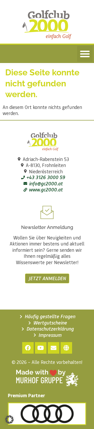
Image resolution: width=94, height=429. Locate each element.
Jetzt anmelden (47, 278)
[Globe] (66, 348)
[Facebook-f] (28, 348)
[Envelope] (53, 348)
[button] (85, 54)
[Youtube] (40, 348)
